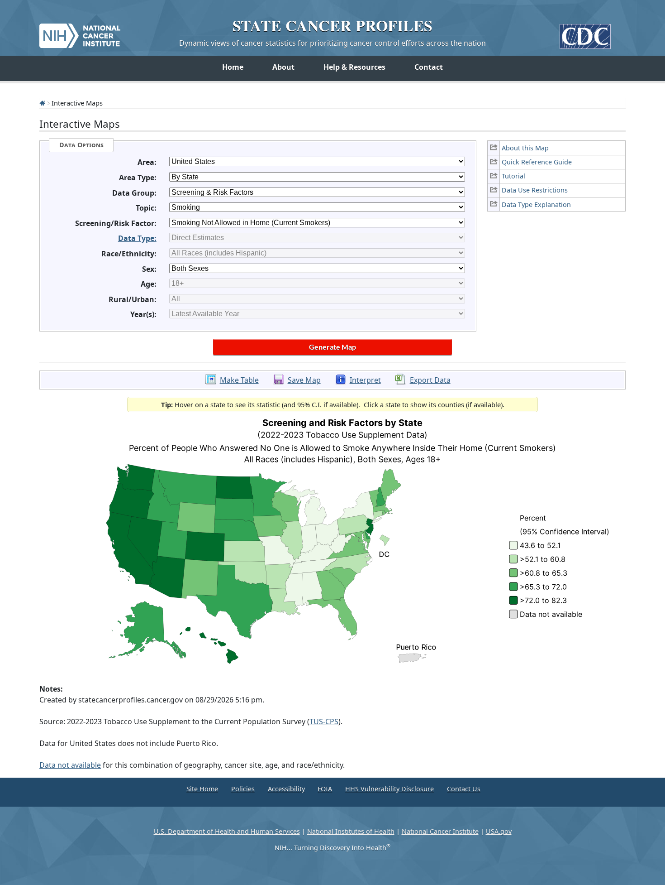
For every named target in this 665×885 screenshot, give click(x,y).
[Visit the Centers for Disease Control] (585, 32)
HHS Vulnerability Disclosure (389, 788)
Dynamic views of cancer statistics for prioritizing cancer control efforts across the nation (332, 43)
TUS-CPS (323, 721)
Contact (428, 67)
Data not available (70, 765)
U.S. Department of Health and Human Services (227, 831)
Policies (243, 788)
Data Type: (137, 238)
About (283, 67)
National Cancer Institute (440, 831)
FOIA (325, 788)
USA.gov (499, 831)
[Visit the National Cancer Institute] (79, 32)
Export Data (430, 380)
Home (232, 67)
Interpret (365, 380)
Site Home (202, 788)
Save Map (304, 380)
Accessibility (286, 788)
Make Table (239, 380)
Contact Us (463, 788)
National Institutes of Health (350, 831)
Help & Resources (354, 67)
